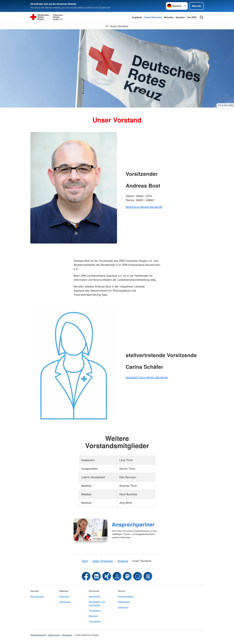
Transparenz (95, 610)
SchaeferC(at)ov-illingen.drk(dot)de (147, 377)
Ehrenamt (64, 596)
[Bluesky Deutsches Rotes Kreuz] (137, 576)
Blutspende (64, 601)
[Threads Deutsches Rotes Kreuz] (148, 576)
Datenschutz (124, 601)
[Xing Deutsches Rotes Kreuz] (106, 576)
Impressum (123, 607)
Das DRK (192, 17)
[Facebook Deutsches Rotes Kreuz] (86, 576)
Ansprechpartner (133, 524)
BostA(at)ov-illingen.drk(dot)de (144, 207)
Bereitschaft (94, 596)
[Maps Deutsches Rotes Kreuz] (117, 576)
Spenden (180, 17)
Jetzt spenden (37, 596)
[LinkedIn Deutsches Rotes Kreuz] (96, 576)
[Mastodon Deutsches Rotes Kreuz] (127, 576)
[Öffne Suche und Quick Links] (201, 17)
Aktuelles (168, 17)
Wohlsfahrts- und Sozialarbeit (97, 603)
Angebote (137, 17)
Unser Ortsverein (153, 17)
